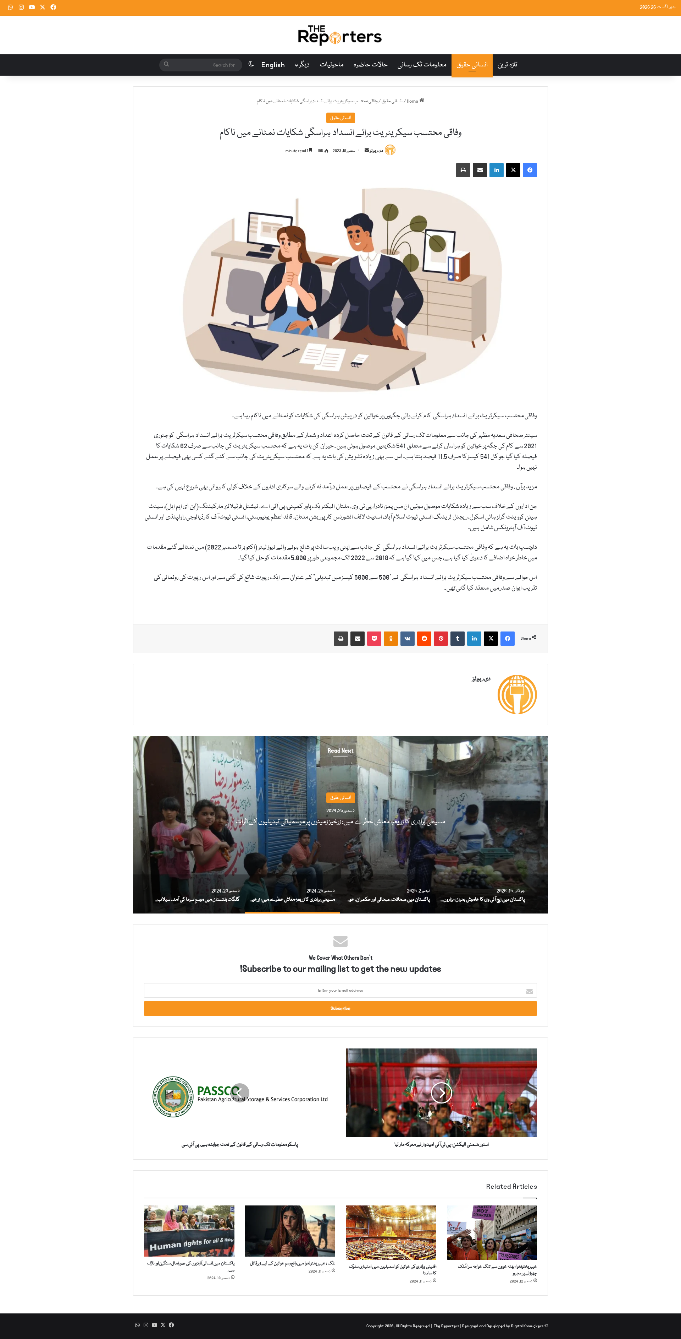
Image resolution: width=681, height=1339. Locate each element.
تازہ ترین (507, 65)
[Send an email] (367, 151)
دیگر (304, 65)
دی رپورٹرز (376, 151)
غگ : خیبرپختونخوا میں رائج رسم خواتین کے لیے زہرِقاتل (292, 1263)
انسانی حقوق (472, 65)
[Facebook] (530, 170)
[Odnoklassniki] (391, 638)
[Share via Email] (480, 170)
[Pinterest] (441, 638)
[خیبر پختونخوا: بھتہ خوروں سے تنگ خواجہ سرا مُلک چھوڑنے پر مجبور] (492, 1232)
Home (413, 101)
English (273, 65)
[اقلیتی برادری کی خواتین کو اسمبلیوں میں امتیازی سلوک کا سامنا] (391, 1232)
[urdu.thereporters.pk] (340, 35)
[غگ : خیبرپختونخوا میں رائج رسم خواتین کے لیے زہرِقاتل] (290, 1231)
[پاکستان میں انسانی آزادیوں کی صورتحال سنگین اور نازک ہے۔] (189, 1231)
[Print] (463, 170)
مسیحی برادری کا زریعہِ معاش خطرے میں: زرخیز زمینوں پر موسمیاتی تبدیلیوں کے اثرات (340, 822)
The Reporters (447, 1326)
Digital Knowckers (527, 1326)
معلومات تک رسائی (422, 65)
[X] (513, 170)
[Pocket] (374, 638)
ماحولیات (332, 65)
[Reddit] (424, 638)
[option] (340, 825)
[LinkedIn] (496, 170)
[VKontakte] (407, 638)
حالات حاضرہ (371, 65)
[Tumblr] (457, 638)
